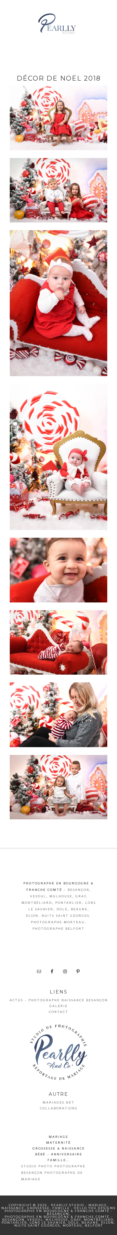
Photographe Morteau (57, 922)
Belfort (94, 1225)
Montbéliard (36, 903)
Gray (80, 896)
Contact (58, 1012)
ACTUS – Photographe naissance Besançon (58, 1000)
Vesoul (38, 896)
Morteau (72, 1225)
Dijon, (33, 916)
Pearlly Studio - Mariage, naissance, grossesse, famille (58, 24)
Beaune (79, 909)
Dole (62, 909)
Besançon (78, 890)
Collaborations (58, 1108)
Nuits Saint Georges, (66, 916)
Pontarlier (68, 903)
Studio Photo (37, 1166)
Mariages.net (58, 1102)
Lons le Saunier (48, 1222)
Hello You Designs (95, 1208)
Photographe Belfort (58, 928)
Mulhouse (60, 896)
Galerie (58, 1006)
